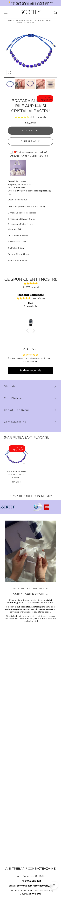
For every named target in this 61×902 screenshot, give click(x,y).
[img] (30, 283)
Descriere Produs (17, 199)
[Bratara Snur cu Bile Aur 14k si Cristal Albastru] (16, 455)
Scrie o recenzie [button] (30, 370)
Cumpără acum (30, 141)
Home (11, 20)
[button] (6, 12)
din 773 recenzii (30, 287)
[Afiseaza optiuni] (23, 463)
